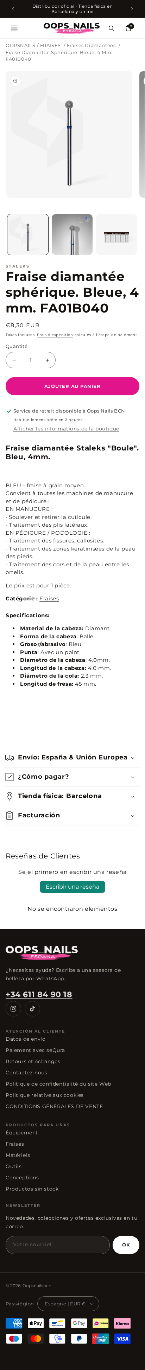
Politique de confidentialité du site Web (58, 1084)
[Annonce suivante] (132, 9)
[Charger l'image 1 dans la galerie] (27, 234)
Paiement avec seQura (35, 1050)
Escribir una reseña (72, 886)
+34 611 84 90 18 (39, 994)
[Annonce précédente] (13, 9)
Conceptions (22, 1177)
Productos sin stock (32, 1189)
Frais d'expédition (55, 334)
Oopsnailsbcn (37, 1285)
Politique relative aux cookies (45, 1095)
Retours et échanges (33, 1061)
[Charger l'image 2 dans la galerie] (72, 234)
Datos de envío (25, 1039)
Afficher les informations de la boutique (66, 429)
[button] (14, 28)
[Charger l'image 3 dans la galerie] (116, 234)
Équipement (22, 1132)
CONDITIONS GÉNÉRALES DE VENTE (54, 1106)
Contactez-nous (26, 1072)
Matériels (18, 1155)
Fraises (49, 598)
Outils (14, 1166)
